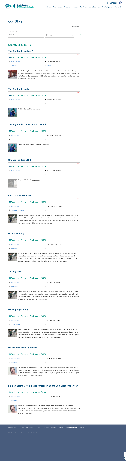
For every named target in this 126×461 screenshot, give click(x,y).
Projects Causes (15, 324)
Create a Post (75, 26)
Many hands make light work (22, 347)
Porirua (49, 65)
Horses (75, 7)
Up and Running (16, 233)
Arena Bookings (94, 7)
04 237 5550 (112, 3)
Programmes (57, 7)
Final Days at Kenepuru (19, 195)
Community (14, 65)
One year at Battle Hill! (20, 160)
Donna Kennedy (15, 61)
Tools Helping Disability (17, 210)
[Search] (80, 34)
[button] (125, 458)
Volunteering (14, 362)
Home (48, 7)
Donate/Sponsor (107, 7)
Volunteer (67, 7)
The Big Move (15, 271)
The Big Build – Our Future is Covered (27, 124)
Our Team (83, 7)
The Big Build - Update (19, 89)
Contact (118, 7)
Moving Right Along (18, 309)
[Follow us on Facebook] (120, 2)
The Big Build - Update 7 (20, 51)
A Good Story (14, 248)
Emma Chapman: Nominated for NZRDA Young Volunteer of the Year (43, 386)
